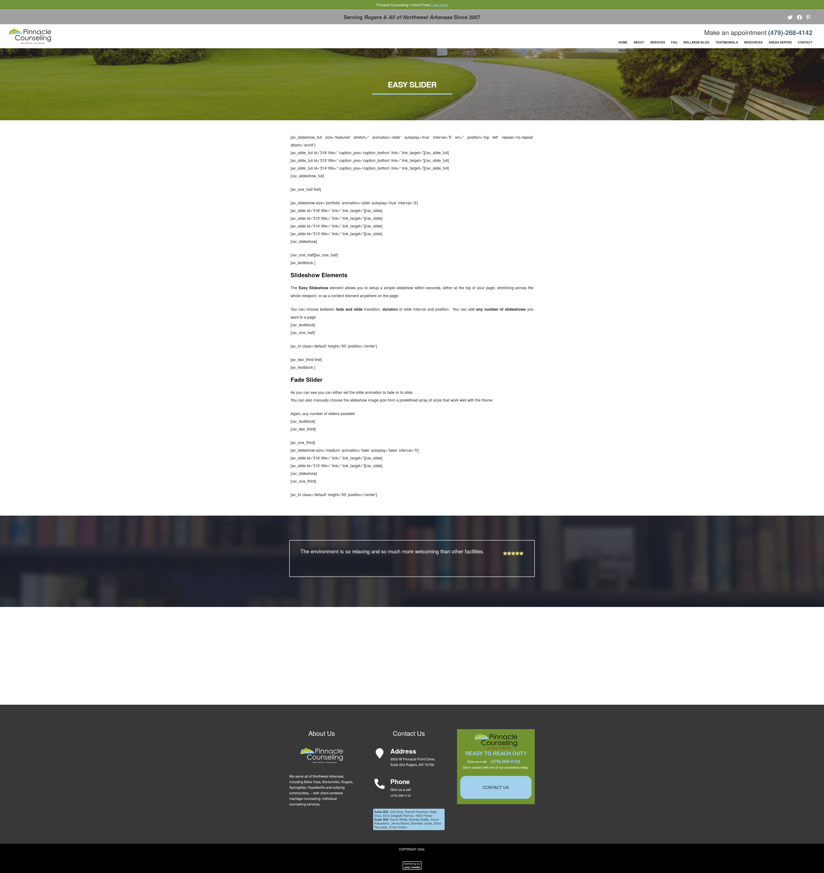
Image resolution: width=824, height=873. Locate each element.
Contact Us (496, 787)
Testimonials (726, 42)
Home (622, 42)
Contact (805, 42)
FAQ (674, 42)
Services (657, 42)
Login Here (439, 4)
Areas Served (780, 42)
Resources (753, 42)
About (638, 42)
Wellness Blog (696, 42)
